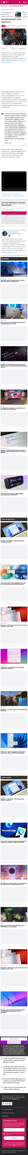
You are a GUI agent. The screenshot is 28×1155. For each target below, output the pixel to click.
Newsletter (23, 48)
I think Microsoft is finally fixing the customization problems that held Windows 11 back (14, 1060)
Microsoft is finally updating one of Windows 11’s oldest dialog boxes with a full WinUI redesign (14, 1080)
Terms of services (19, 217)
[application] (14, 180)
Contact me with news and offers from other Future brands (14, 1134)
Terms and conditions (7, 1109)
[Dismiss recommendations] (26, 9)
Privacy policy (5, 1116)
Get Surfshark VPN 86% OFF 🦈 (17, 6)
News (3, 26)
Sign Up (14, 1138)
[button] (26, 2)
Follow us (16, 48)
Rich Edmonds (11, 26)
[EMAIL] (10, 236)
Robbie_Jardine (19, 96)
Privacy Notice (21, 218)
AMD (8, 53)
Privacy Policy (19, 1143)
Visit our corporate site (13, 1099)
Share (5, 48)
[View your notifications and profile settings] (19, 2)
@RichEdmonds (12, 252)
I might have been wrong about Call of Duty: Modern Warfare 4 (14, 1088)
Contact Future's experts (8, 1113)
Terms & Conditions (12, 1144)
